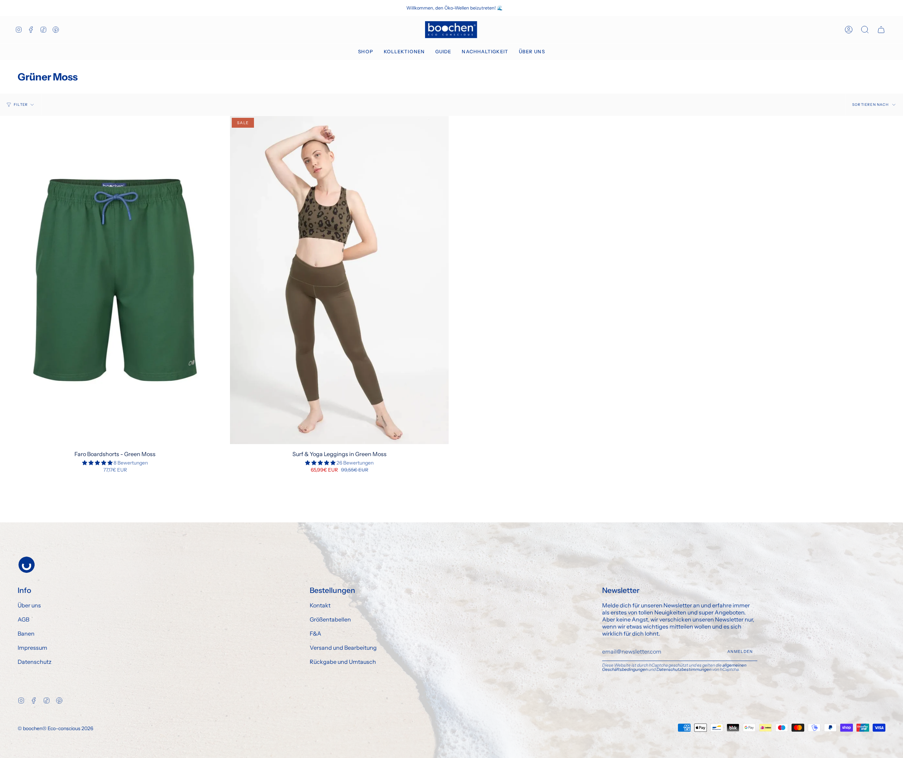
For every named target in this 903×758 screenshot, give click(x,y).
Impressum (32, 647)
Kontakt (320, 605)
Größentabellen (330, 619)
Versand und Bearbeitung (343, 647)
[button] (365, 52)
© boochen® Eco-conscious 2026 (55, 728)
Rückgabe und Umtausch (343, 661)
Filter (21, 104)
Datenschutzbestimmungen (683, 669)
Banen (26, 633)
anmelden (740, 651)
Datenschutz (34, 661)
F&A (315, 633)
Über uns (29, 605)
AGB (23, 619)
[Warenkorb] (881, 29)
